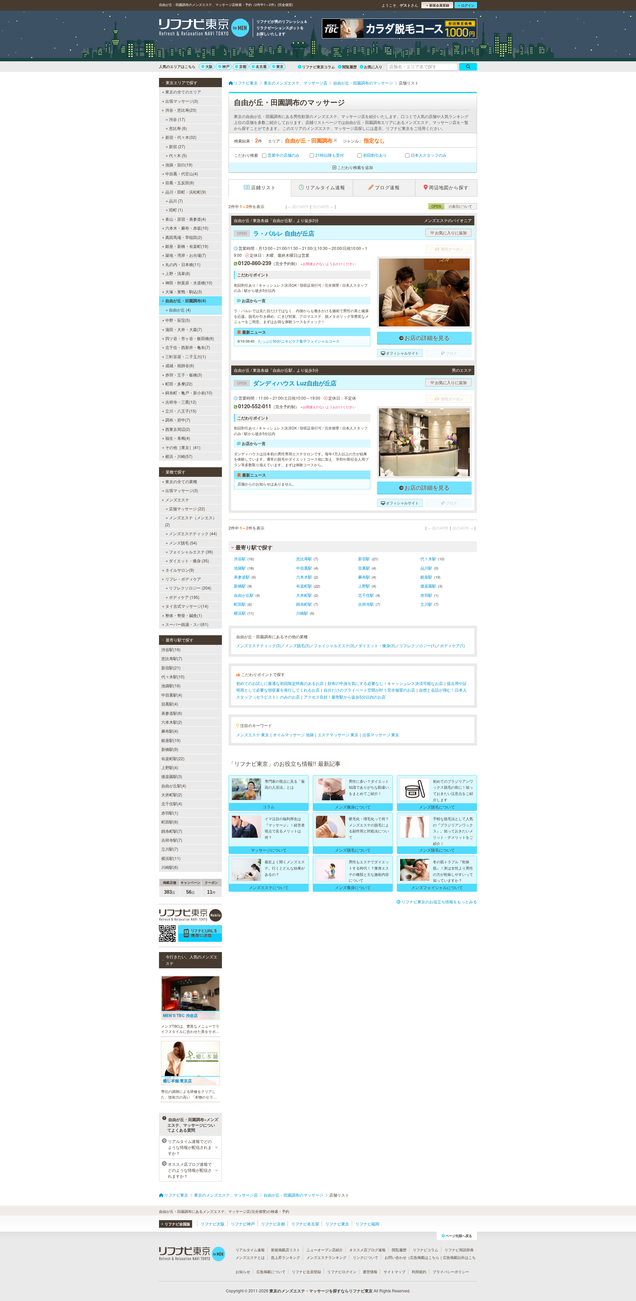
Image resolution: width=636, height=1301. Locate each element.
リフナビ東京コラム (318, 66)
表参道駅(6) (171, 713)
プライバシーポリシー (451, 1271)
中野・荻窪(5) (177, 320)
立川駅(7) (169, 849)
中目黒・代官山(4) (181, 173)
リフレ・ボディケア (183, 579)
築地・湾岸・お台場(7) (185, 255)
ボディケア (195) (184, 597)
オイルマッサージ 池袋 (293, 734)
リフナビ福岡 (367, 1223)
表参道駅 (242, 577)
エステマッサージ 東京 (338, 734)
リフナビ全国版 (177, 1223)
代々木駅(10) (173, 676)
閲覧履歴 (349, 66)
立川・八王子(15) (180, 411)
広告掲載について (271, 1271)
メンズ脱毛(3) (297, 645)
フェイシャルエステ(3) (334, 645)
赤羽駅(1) (169, 813)
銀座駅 (426, 577)
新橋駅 (240, 586)
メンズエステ (177, 499)
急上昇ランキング (285, 1257)
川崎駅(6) (169, 867)
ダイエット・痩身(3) (376, 645)
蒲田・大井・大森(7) (183, 329)
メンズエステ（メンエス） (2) (191, 521)
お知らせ (243, 1271)
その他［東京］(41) (182, 447)
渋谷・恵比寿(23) (180, 110)
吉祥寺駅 (366, 604)
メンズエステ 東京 (252, 734)
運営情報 (370, 1271)
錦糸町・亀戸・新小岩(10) (188, 392)
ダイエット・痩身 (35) (189, 560)
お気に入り (373, 66)
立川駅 (426, 604)
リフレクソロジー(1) (417, 645)
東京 (280, 66)
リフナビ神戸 (243, 1223)
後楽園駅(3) (171, 776)
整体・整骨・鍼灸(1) (183, 615)
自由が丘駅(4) (173, 785)
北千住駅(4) (171, 803)
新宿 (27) (177, 146)
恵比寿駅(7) (171, 658)
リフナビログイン (341, 1271)
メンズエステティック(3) (258, 645)
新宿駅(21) (171, 667)
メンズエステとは (250, 1257)
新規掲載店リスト (285, 1249)
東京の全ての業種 (181, 481)
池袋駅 (240, 568)
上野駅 (364, 586)
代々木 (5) (178, 155)
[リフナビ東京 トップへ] (204, 28)
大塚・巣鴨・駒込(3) (183, 291)
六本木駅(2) (171, 722)
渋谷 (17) (177, 119)
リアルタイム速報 (250, 1249)
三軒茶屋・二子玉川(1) (185, 356)
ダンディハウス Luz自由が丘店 (287, 383)
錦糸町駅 (304, 604)
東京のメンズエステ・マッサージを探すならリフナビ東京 (321, 1291)
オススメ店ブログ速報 (367, 1249)
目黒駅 (364, 568)
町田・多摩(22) (178, 383)
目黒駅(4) (169, 704)
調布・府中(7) (177, 420)
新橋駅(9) (169, 749)
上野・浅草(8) (177, 273)
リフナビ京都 (273, 1223)
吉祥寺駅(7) (171, 840)
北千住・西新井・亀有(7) (187, 347)
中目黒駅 (304, 568)
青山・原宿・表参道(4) (185, 219)
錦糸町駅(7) (171, 831)
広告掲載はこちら (424, 1257)
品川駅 (426, 568)
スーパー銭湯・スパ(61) (186, 624)
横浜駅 (240, 613)
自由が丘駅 (244, 595)
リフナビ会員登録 (306, 1271)
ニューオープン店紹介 (324, 1249)
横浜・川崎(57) (178, 456)
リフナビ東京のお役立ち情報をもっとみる (439, 901)
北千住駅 (366, 595)
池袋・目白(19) (178, 164)
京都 (242, 66)
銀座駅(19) (171, 740)
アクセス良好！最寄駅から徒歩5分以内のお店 (345, 697)
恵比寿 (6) (178, 128)
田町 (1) (176, 209)
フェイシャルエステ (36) (191, 551)
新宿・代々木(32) (180, 137)
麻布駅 (364, 577)
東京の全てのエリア (183, 91)
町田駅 (240, 604)
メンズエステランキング (326, 1257)
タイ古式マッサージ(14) (186, 606)
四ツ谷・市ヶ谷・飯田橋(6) (189, 338)
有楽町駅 (304, 586)
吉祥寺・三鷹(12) (180, 402)
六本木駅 (304, 577)
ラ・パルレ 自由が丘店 (275, 233)
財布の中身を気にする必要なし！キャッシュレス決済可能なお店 (385, 683)
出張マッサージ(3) (181, 101)
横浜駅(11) (171, 858)
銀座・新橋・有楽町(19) (186, 246)
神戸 (226, 66)
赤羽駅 (426, 595)
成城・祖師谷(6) (179, 365)
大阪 (209, 66)
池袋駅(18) (171, 685)
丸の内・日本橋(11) (182, 264)
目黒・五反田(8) (179, 182)
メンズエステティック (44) (193, 533)
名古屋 (261, 66)
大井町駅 (304, 595)
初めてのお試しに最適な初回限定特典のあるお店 (280, 683)
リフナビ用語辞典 (459, 1249)
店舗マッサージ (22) (187, 508)
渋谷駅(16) (171, 649)
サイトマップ (394, 1271)
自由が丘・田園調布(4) (185, 301)
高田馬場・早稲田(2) (183, 237)
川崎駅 (302, 613)
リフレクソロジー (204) (190, 588)
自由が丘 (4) (180, 309)
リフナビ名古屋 (305, 1223)
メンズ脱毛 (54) (183, 542)
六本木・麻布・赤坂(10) (186, 228)
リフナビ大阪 (213, 1223)
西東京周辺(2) (177, 429)
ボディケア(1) (452, 645)
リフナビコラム (425, 1249)
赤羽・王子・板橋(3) (183, 374)
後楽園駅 (428, 586)
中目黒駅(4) (171, 695)
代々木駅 (428, 558)
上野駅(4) (169, 767)
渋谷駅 (240, 558)
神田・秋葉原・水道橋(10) (188, 282)
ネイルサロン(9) (179, 570)
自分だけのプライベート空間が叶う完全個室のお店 (369, 690)
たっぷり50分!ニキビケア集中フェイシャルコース (299, 341)
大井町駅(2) (171, 794)
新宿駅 (364, 558)
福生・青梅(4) (177, 438)
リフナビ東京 (337, 1223)
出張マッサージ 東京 (380, 734)
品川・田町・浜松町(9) (185, 192)
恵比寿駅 (304, 558)
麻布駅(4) (169, 731)
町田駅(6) (169, 821)
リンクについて (365, 1257)
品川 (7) (176, 200)
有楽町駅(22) (173, 758)
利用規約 (419, 1271)
